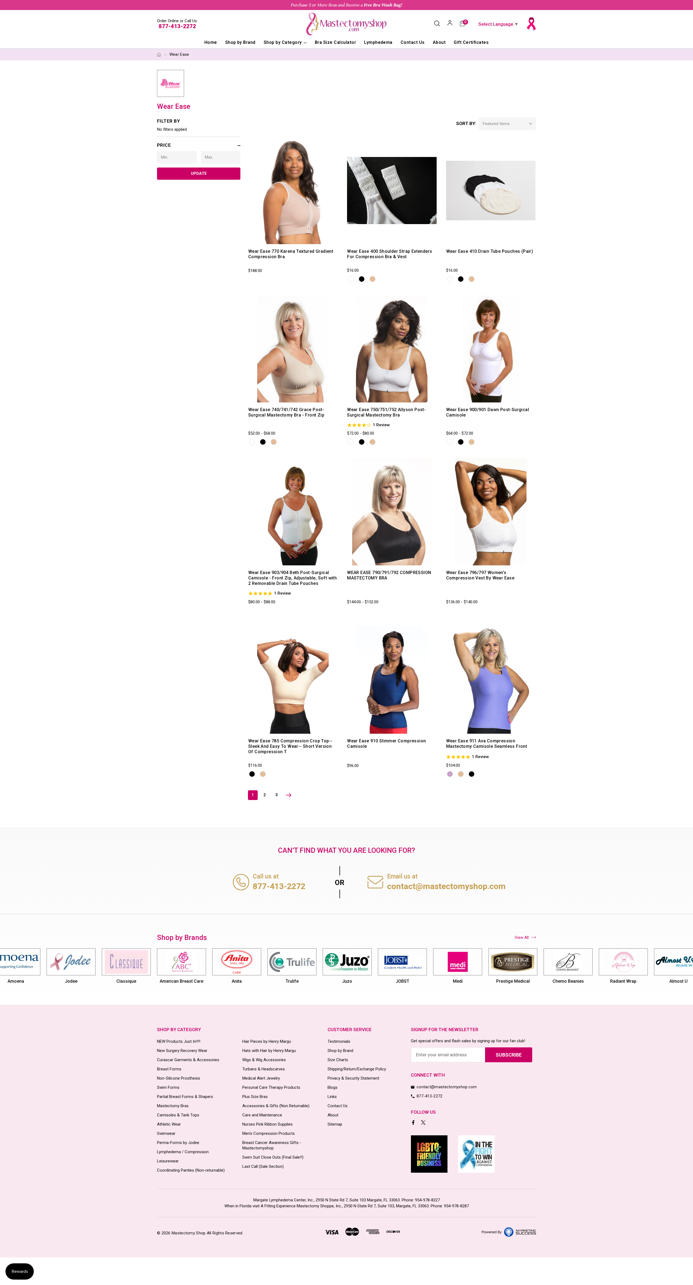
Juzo (327, 981)
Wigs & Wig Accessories (264, 1059)
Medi (437, 981)
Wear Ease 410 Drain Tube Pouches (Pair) (489, 251)
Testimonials (339, 1041)
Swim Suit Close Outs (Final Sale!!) (272, 1157)
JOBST (382, 981)
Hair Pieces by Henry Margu (266, 1041)
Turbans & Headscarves (263, 1069)
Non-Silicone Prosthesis (178, 1078)
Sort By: (466, 123)
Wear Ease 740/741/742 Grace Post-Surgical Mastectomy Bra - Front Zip (286, 412)
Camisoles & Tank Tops (178, 1115)
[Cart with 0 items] (462, 24)
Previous (156, 968)
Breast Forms (169, 1069)
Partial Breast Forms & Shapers (185, 1096)
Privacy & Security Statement (353, 1078)
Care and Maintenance (262, 1115)
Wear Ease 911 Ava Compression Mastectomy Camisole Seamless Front (486, 743)
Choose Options (275, 239)
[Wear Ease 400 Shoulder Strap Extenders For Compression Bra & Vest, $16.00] (391, 190)
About (439, 42)
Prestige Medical (492, 981)
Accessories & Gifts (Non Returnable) (275, 1105)
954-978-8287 (456, 1206)
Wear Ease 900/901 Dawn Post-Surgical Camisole (487, 412)
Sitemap (335, 1124)
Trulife (271, 981)
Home (210, 42)
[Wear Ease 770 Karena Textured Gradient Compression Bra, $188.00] (293, 190)
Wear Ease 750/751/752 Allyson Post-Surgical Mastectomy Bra (386, 412)
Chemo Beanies (547, 981)
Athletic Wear (169, 1124)
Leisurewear (168, 1161)
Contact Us (413, 42)
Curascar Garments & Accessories (188, 1059)
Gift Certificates (471, 42)
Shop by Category (283, 42)
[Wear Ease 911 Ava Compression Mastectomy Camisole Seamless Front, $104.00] (490, 680)
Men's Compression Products (268, 1133)
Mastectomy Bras (173, 1105)
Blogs (333, 1087)
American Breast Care (161, 981)
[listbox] (507, 123)
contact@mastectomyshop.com (446, 886)
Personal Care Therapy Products (271, 1087)
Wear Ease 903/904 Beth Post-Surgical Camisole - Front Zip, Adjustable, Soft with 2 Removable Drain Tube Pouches (292, 578)
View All (522, 937)
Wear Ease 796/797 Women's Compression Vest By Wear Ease (480, 575)
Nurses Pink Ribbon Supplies (267, 1124)
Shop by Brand (240, 42)
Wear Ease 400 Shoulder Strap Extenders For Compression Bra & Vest (389, 254)
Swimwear (166, 1133)
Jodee (50, 981)
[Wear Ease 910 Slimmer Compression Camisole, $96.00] (391, 680)
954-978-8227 (427, 1200)
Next (536, 968)
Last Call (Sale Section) (263, 1166)
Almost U (658, 981)
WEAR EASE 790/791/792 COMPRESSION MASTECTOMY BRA (389, 575)
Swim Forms (168, 1087)
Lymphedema (378, 42)
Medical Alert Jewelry (261, 1078)
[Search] (437, 24)
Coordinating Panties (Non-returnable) (191, 1170)
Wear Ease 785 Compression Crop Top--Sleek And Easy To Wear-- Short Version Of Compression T (290, 746)
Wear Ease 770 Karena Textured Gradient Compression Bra (290, 254)
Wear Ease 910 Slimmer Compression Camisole (386, 743)
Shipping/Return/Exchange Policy (357, 1069)
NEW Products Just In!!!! (178, 1041)
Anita (216, 981)
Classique (106, 981)
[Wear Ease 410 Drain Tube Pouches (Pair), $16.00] (490, 190)
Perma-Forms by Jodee (178, 1142)
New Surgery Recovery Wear (182, 1050)
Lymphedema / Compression (183, 1151)
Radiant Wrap (603, 981)
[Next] (288, 795)
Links (332, 1096)
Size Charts (338, 1059)
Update (199, 173)
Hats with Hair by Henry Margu (269, 1050)
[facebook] (414, 1123)
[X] (424, 1123)
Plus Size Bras (255, 1096)
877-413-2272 (177, 26)
